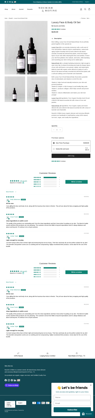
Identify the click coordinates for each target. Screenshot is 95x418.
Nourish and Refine (59, 26)
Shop (6, 9)
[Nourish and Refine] (47, 9)
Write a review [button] (76, 182)
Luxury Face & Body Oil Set (20, 18)
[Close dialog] (90, 385)
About (13, 9)
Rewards (30, 9)
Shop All (11, 18)
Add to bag (71, 156)
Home (6, 18)
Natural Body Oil (56, 63)
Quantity (54, 126)
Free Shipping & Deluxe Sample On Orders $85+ (47, 2)
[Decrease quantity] (53, 130)
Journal (21, 9)
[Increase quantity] (60, 130)
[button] (56, 29)
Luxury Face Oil (56, 47)
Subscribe (72, 409)
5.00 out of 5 (23, 181)
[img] (10, 197)
